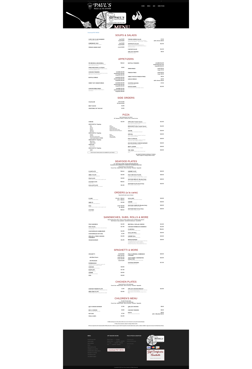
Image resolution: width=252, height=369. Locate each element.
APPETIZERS (90, 341)
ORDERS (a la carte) (93, 348)
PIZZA (89, 345)
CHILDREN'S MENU (92, 356)
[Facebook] (161, 1)
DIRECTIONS (161, 6)
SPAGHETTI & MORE (92, 352)
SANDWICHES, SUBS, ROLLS (94, 350)
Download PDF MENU (93, 32)
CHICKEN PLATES (92, 354)
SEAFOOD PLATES (92, 347)
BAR (154, 6)
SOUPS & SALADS (92, 339)
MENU (148, 6)
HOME (143, 6)
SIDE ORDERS (91, 343)
